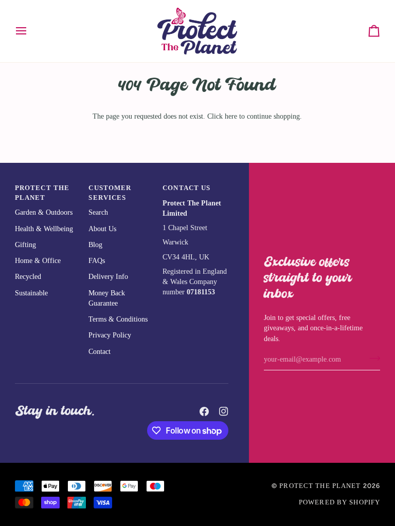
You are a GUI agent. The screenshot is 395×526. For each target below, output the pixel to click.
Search (98, 212)
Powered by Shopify (339, 502)
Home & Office (38, 261)
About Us (102, 229)
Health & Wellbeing (44, 229)
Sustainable (31, 293)
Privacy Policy (109, 335)
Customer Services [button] (109, 192)
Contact (99, 351)
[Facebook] (204, 411)
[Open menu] (30, 31)
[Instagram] (223, 411)
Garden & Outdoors (44, 212)
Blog (95, 245)
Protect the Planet (320, 486)
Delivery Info (108, 276)
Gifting (25, 245)
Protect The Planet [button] (42, 192)
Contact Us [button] (186, 188)
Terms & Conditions (118, 319)
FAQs (96, 261)
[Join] (371, 358)
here (231, 116)
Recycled (28, 276)
